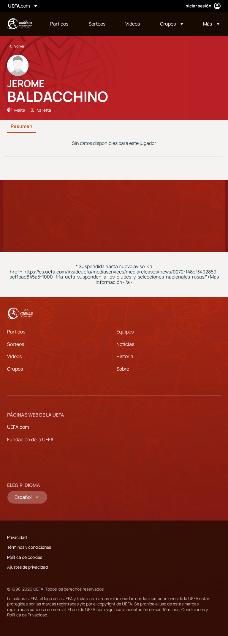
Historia (124, 356)
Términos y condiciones (29, 547)
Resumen (21, 126)
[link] (59, 23)
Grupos (15, 369)
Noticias (125, 344)
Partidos (16, 331)
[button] (171, 23)
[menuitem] (61, 23)
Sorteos (15, 344)
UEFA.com (18, 427)
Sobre (122, 369)
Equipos (125, 331)
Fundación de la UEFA (30, 439)
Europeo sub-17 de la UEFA (19, 23)
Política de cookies (24, 557)
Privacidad (17, 537)
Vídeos (14, 356)
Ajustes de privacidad (27, 567)
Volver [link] (19, 46)
